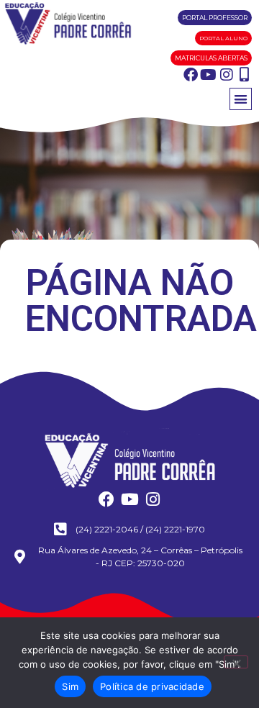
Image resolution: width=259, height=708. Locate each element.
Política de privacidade (152, 686)
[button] (241, 99)
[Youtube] (208, 75)
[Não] (236, 661)
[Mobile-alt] (244, 75)
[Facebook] (190, 75)
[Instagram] (226, 75)
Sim (70, 686)
